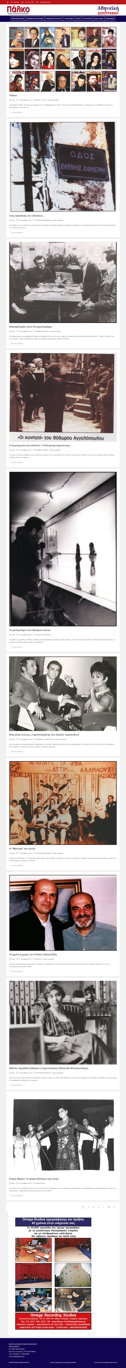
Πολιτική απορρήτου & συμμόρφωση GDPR (63, 1362)
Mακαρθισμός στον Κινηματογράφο (30, 326)
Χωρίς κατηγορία (52, 100)
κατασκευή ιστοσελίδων (101, 1362)
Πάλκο (13, 95)
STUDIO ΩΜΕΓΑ (69, 18)
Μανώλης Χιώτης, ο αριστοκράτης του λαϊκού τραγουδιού (44, 734)
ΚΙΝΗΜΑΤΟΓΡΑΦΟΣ (41, 331)
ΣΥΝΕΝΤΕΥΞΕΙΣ (49, 739)
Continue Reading (18, 112)
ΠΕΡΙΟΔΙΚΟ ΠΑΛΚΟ (18, 18)
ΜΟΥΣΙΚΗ (38, 959)
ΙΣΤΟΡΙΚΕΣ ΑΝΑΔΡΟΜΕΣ (43, 220)
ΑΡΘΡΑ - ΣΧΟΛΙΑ (40, 100)
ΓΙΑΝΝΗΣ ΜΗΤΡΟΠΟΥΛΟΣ (54, 18)
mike (13, 100)
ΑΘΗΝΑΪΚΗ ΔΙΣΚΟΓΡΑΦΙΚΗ (35, 18)
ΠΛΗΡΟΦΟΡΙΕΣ (87, 18)
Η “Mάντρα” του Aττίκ (22, 848)
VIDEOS (78, 18)
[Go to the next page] (114, 1207)
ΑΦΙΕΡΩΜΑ (39, 739)
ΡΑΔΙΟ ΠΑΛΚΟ (98, 18)
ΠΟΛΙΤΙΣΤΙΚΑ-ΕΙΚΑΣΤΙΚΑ (43, 635)
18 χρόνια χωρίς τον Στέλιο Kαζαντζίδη (33, 954)
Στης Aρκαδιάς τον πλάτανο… (27, 215)
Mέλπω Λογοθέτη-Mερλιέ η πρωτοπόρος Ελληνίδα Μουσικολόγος (48, 1068)
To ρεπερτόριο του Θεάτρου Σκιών (30, 630)
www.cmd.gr (113, 1362)
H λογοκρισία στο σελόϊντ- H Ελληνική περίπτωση (39, 445)
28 (109, 1207)
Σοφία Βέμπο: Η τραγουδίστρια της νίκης (34, 1178)
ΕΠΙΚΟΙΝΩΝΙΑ (109, 18)
